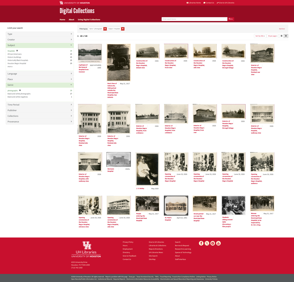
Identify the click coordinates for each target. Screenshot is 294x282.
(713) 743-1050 (76, 267)
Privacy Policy (128, 242)
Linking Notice (201, 277)
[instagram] (212, 243)
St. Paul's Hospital (168, 219)
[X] (207, 243)
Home (62, 19)
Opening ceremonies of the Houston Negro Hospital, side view (113, 222)
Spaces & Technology (183, 252)
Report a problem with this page (116, 277)
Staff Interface (180, 259)
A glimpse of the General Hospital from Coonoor (84, 68)
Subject (11, 45)
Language (12, 73)
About (71, 19)
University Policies (211, 279)
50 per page (272, 36)
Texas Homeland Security (145, 277)
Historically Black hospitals (18, 60)
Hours (125, 245)
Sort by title (260, 36)
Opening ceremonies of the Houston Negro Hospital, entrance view (84, 222)
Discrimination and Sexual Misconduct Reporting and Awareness (182, 279)
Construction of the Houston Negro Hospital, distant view (141, 64)
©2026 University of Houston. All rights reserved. (87, 277)
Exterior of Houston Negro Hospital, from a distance (141, 129)
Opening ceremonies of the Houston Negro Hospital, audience (256, 179)
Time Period (13, 104)
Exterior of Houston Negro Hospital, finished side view (84, 141)
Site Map (152, 259)
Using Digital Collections (89, 19)
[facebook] (201, 243)
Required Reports (119, 279)
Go (231, 19)
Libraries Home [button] (195, 2)
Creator (11, 39)
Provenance (13, 121)
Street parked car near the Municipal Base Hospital (199, 217)
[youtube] (218, 243)
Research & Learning (183, 249)
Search (177, 242)
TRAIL (157, 277)
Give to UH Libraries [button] (226, 2)
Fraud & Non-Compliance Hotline (183, 277)
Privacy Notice (211, 277)
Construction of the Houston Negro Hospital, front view (170, 64)
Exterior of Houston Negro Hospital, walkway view (256, 129)
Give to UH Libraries (156, 242)
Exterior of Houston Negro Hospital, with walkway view (84, 177)
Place (10, 79)
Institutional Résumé (105, 279)
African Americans (15, 54)
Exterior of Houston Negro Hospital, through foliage (227, 124)
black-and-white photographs (19, 93)
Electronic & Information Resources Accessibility (142, 279)
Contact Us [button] (210, 2)
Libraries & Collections (157, 245)
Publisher (12, 110)
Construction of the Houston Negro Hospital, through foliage (227, 64)
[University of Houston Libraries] (86, 249)
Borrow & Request (182, 245)
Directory (126, 252)
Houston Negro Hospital (17, 63)
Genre (10, 85)
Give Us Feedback (129, 256)
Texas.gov (132, 277)
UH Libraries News (156, 252)
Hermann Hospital (110, 170)
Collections (13, 116)
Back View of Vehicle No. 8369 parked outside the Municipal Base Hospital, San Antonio (112, 90)
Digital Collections (77, 10)
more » (10, 66)
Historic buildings (14, 57)
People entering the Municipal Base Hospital (141, 217)
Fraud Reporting (165, 277)
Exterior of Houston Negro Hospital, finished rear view (256, 70)
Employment (128, 249)
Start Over (282, 29)
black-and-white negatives (18, 97)
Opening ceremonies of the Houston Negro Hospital (170, 177)
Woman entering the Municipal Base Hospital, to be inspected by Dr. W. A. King (256, 219)
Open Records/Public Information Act (84, 279)
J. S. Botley (140, 188)
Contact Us (127, 259)
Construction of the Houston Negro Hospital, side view (199, 64)
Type (10, 34)
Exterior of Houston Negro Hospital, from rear (199, 129)
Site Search (153, 256)
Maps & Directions (156, 249)
